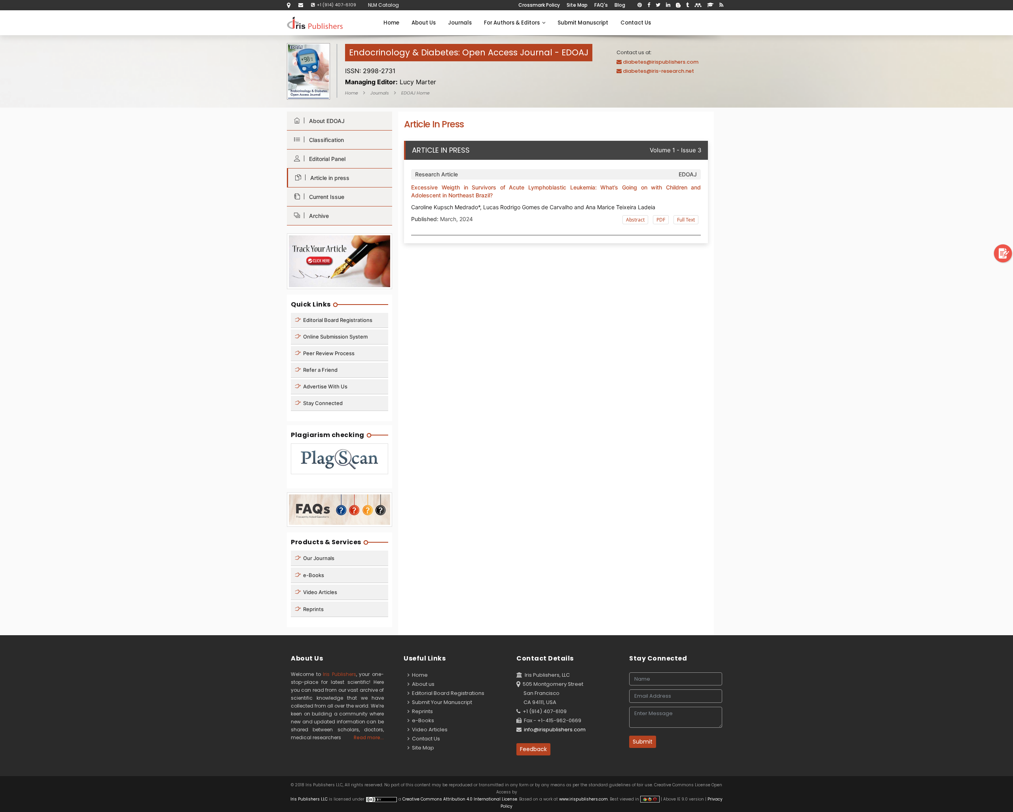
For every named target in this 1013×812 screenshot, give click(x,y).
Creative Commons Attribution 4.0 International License (459, 799)
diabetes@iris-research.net (658, 71)
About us (422, 684)
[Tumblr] (687, 5)
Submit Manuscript (583, 22)
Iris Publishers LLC (309, 799)
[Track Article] (339, 261)
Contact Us (635, 22)
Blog (620, 5)
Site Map (577, 5)
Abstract (635, 219)
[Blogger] (678, 5)
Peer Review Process (328, 353)
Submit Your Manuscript (441, 702)
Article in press (328, 177)
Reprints (313, 609)
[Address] (288, 5)
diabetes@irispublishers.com (660, 62)
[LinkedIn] (668, 5)
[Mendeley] (698, 5)
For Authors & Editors (513, 22)
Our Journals (318, 558)
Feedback (533, 749)
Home (391, 22)
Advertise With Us (324, 386)
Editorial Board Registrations (337, 320)
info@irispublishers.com (555, 729)
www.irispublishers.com (583, 799)
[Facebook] (649, 5)
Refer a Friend (320, 370)
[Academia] (710, 5)
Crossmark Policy (539, 5)
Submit (643, 742)
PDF (660, 219)
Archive (317, 215)
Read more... (369, 737)
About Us (424, 22)
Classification (325, 139)
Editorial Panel (325, 158)
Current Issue (325, 196)
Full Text (686, 219)
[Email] (300, 5)
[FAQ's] (339, 509)
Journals (460, 22)
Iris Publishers (339, 674)
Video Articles (319, 592)
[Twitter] (658, 5)
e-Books (313, 575)
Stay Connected (322, 403)
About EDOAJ (325, 120)
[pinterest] (640, 5)
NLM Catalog (383, 5)
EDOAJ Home (415, 93)
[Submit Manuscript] (1003, 253)
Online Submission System (335, 336)
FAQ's (601, 5)
